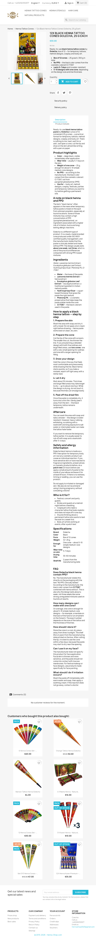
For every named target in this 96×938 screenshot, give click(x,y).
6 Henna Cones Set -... (28, 751)
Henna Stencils (57, 10)
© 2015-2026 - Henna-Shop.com (48, 935)
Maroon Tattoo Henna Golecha (28, 792)
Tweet (64, 92)
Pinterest (70, 92)
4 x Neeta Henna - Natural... (68, 792)
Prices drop (12, 915)
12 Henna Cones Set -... (27, 832)
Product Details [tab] (62, 124)
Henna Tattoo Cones (36, 10)
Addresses (54, 924)
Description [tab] (60, 119)
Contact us (33, 928)
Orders (52, 918)
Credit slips (54, 921)
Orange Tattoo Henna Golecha (68, 751)
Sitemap (32, 931)
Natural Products (34, 15)
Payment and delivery (37, 915)
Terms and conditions (37, 918)
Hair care (73, 10)
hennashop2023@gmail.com (83, 927)
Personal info (55, 915)
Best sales (12, 921)
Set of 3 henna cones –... (28, 873)
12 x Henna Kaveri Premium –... (68, 873)
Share (58, 92)
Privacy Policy (34, 921)
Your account (57, 911)
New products (13, 918)
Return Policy (34, 924)
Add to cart (69, 81)
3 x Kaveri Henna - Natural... (68, 832)
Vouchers (53, 928)
